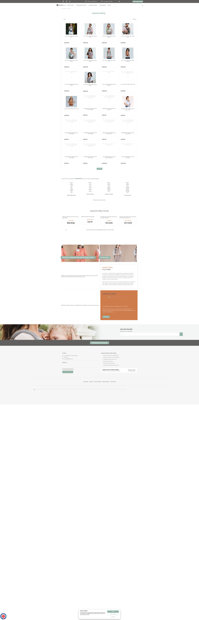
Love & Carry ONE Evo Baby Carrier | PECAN (71, 85)
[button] (137, 1)
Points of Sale (113, 381)
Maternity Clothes (93, 5)
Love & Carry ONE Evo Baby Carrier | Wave (90, 85)
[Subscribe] (181, 334)
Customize (113, 616)
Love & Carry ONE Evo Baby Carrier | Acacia (71, 61)
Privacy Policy (85, 381)
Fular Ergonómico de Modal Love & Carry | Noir (109, 109)
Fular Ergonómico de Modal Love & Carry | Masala (71, 133)
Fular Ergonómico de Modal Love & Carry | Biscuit (127, 133)
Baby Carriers (70, 5)
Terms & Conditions (97, 381)
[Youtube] (66, 365)
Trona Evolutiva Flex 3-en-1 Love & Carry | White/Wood (109, 157)
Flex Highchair (103, 5)
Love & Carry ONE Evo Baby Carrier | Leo (109, 61)
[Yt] (69, 1)
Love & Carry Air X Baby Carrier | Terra (71, 108)
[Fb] (66, 1)
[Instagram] (64, 365)
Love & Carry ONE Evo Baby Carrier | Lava (128, 37)
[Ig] (63, 1)
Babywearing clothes (81, 5)
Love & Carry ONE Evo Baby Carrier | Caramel (128, 61)
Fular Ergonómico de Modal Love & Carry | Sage (90, 157)
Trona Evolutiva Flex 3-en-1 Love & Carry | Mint (127, 157)
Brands (109, 5)
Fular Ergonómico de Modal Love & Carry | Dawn (127, 109)
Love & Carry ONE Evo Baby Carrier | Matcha (109, 37)
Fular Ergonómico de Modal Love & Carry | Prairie (71, 157)
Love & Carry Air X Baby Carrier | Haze (128, 84)
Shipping (91, 381)
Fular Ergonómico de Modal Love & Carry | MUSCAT (109, 133)
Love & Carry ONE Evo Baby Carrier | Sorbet (90, 61)
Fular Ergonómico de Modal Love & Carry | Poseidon (90, 109)
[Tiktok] (70, 365)
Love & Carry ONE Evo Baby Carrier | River (71, 37)
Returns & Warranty (105, 381)
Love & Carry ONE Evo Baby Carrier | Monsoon (109, 85)
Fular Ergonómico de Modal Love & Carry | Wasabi (90, 133)
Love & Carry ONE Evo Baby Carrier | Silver (90, 37)
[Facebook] (68, 365)
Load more (99, 168)
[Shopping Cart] (142, 5)
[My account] (140, 5)
